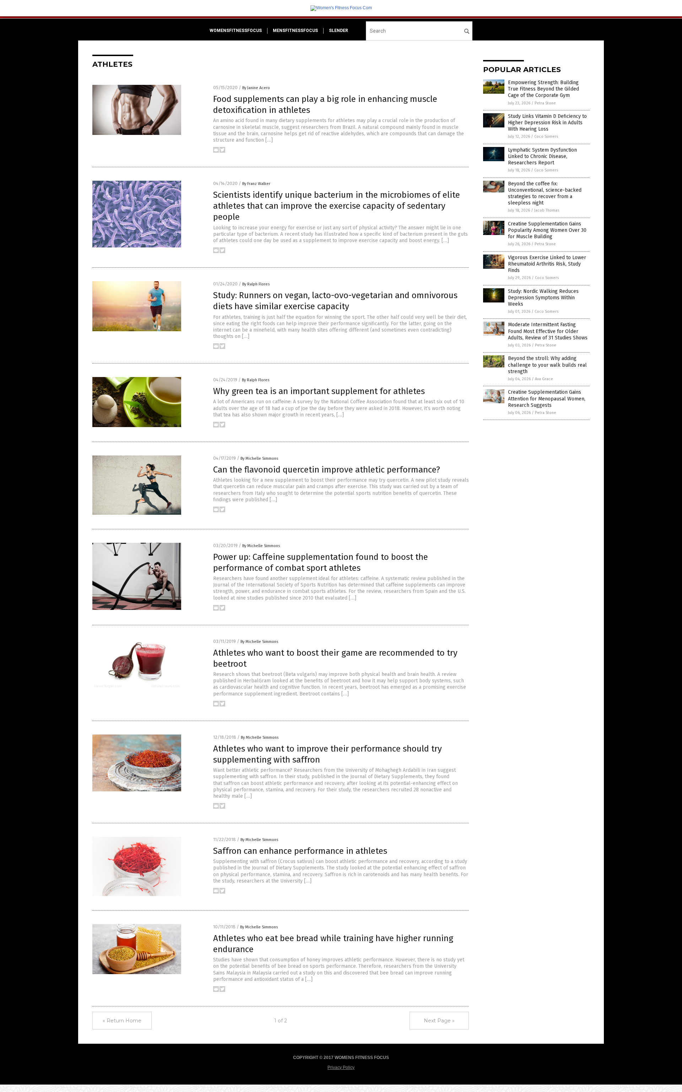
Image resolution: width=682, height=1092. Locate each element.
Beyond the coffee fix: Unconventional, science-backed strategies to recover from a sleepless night (544, 193)
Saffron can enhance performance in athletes (300, 851)
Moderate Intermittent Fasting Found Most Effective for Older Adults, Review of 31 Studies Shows (548, 331)
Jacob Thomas (546, 210)
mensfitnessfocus (295, 30)
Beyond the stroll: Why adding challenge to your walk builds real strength (547, 364)
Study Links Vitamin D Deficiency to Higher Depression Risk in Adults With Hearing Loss (547, 122)
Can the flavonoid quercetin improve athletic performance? (326, 470)
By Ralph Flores (256, 284)
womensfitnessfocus (236, 30)
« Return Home (122, 1020)
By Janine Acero (256, 88)
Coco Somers (546, 136)
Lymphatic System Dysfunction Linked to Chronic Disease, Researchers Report (542, 156)
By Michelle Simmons (259, 458)
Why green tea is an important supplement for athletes (319, 391)
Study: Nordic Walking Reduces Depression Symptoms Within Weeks (543, 297)
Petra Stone (545, 103)
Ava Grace (544, 379)
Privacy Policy (341, 1067)
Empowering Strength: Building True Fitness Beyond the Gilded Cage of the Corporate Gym (543, 89)
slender (338, 30)
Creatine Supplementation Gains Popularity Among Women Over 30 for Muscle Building (547, 230)
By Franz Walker (256, 183)
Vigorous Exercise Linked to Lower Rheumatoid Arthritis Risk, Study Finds (547, 264)
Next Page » (439, 1020)
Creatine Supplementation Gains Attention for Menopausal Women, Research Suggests (546, 398)
